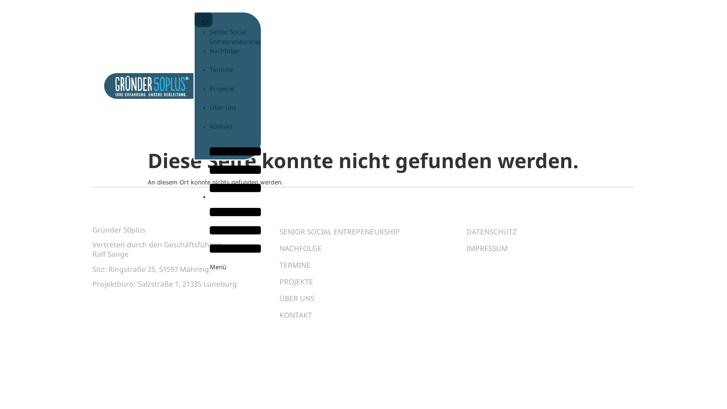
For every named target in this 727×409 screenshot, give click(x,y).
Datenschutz (491, 232)
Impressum (487, 248)
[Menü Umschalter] (203, 19)
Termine (294, 265)
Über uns (296, 298)
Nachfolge (300, 248)
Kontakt (295, 315)
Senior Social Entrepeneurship (339, 232)
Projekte (296, 282)
